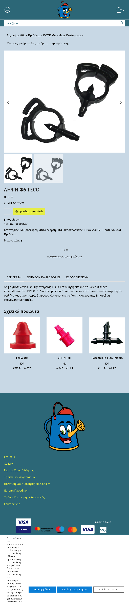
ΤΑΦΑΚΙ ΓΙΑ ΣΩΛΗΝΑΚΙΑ (107, 358)
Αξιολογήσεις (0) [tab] (77, 277)
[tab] (14, 277)
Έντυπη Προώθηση (16, 490)
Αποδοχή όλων (42, 589)
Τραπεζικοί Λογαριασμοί (20, 477)
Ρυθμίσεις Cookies (108, 589)
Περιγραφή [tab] (14, 277)
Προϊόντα (34, 35)
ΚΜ (22, 363)
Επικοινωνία (12, 504)
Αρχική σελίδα (16, 35)
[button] (8, 102)
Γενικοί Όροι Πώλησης (19, 470)
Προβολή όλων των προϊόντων (64, 256)
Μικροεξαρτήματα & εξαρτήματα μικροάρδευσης (38, 43)
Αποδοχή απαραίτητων (74, 589)
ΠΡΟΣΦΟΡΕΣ (92, 230)
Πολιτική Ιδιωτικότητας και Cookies (27, 484)
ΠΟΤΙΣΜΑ (49, 35)
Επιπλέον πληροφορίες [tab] (43, 277)
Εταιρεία (9, 457)
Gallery (8, 463)
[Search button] (121, 23)
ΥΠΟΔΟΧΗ (64, 358)
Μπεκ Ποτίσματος (69, 35)
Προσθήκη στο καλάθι (31, 211)
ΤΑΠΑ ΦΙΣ (22, 358)
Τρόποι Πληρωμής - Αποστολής (24, 497)
